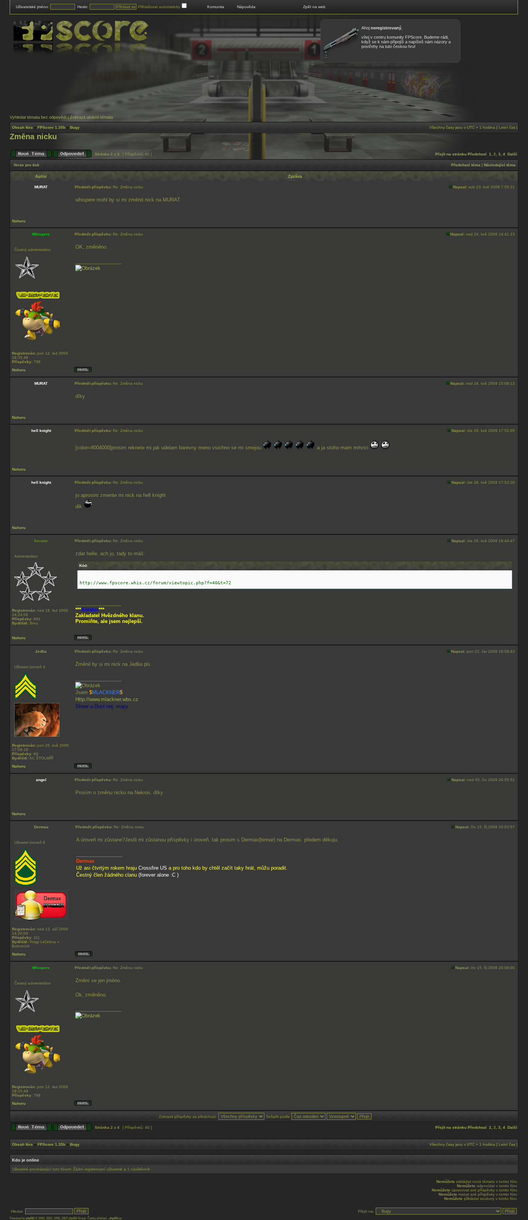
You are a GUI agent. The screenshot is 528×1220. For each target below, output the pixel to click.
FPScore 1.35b (51, 127)
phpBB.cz (115, 1218)
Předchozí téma (465, 165)
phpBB (30, 1218)
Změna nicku (33, 136)
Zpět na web (314, 7)
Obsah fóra (22, 127)
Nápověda (246, 7)
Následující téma (500, 165)
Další (512, 154)
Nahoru (19, 221)
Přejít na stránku (451, 154)
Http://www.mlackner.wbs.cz (106, 699)
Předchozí (477, 154)
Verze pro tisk (26, 165)
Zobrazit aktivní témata (91, 117)
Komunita (215, 7)
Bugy (75, 127)
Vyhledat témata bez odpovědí (38, 117)
